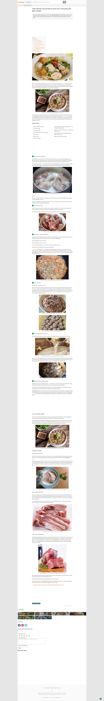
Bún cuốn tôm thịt (26, 617)
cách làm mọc (64, 116)
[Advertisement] (52, 28)
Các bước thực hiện (37, 40)
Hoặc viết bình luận (22, 637)
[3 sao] (24, 635)
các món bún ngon (36, 603)
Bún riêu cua (26, 613)
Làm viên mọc (37, 45)
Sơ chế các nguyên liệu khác (40, 44)
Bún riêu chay (77, 613)
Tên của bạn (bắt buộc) (22, 645)
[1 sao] (19, 635)
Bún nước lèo (43, 617)
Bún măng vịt (60, 613)
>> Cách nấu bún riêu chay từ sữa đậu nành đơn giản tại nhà (47, 585)
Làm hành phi (34, 249)
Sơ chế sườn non (38, 43)
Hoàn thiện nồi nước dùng (39, 47)
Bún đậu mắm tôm (43, 613)
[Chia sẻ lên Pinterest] (22, 625)
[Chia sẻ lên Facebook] (19, 625)
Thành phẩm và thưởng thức (40, 48)
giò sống (63, 83)
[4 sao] (27, 635)
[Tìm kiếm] (64, 2)
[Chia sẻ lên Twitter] (26, 625)
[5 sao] (29, 635)
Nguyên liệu (36, 39)
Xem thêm (63, 694)
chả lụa (33, 393)
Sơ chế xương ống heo (39, 41)
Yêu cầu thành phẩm (37, 49)
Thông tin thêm (36, 51)
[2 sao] (22, 635)
